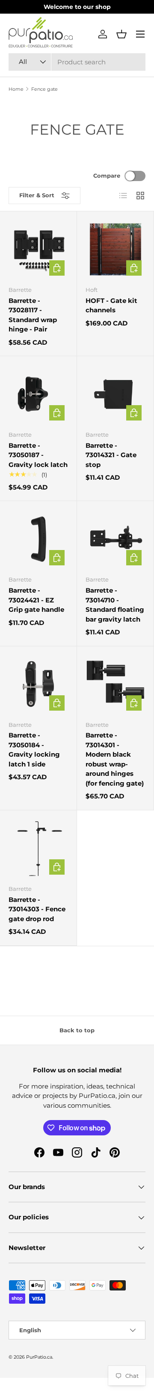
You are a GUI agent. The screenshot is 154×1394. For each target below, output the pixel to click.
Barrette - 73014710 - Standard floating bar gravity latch (115, 604)
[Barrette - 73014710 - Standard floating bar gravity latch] (115, 539)
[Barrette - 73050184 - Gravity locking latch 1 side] (38, 684)
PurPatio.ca (39, 1357)
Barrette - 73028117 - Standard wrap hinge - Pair (33, 315)
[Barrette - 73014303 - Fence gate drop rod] (38, 848)
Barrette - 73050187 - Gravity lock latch (38, 455)
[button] (121, 34)
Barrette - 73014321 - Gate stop (111, 455)
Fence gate (44, 89)
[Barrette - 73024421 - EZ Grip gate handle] (38, 539)
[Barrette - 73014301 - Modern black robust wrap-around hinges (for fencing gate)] (115, 684)
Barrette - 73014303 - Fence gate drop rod (37, 909)
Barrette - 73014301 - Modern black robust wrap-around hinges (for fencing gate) (115, 759)
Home (16, 89)
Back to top (77, 1030)
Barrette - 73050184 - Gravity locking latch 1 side (34, 749)
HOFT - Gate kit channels (111, 305)
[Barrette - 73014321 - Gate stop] (115, 394)
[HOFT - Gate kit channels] (115, 249)
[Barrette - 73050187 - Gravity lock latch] (38, 394)
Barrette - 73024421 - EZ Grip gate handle (36, 599)
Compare (106, 175)
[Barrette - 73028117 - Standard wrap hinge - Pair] (38, 249)
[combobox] (77, 62)
